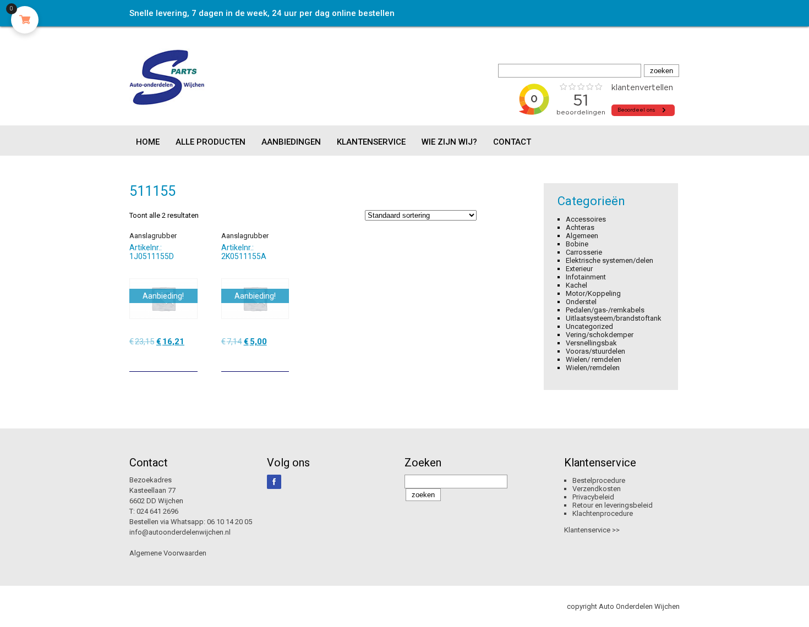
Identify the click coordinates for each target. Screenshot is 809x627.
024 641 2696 (157, 511)
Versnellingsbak (591, 343)
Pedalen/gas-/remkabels (605, 310)
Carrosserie (584, 252)
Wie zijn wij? (449, 142)
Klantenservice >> (592, 530)
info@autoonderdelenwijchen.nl (180, 532)
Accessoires (586, 219)
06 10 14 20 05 (229, 522)
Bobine (577, 244)
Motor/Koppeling (593, 293)
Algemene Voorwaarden (167, 553)
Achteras (580, 227)
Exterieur (579, 269)
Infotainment (586, 277)
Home (148, 142)
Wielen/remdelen (593, 368)
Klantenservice (371, 142)
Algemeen (582, 236)
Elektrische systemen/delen (609, 260)
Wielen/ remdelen (593, 359)
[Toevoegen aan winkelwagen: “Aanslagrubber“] (190, 359)
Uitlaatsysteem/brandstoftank (614, 318)
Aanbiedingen (291, 142)
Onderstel (581, 302)
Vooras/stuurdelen (595, 351)
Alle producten (210, 142)
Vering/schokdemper (599, 335)
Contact (512, 142)
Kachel (576, 285)
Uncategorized (589, 326)
